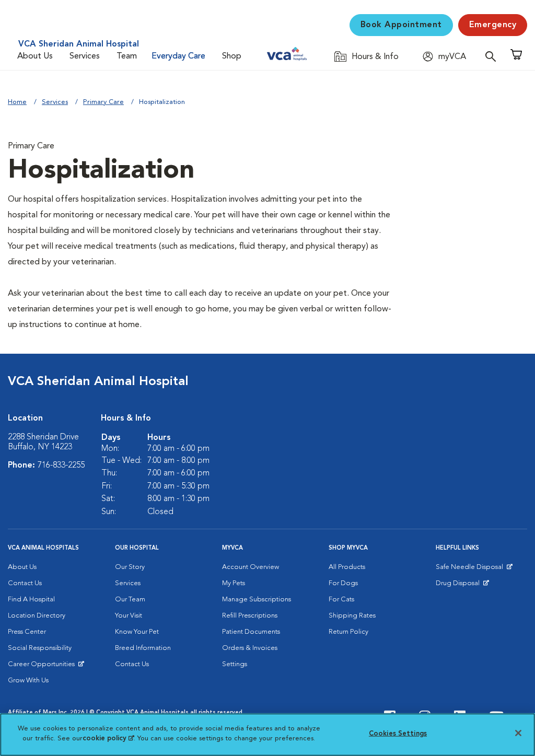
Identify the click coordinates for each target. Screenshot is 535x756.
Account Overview (250, 567)
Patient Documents (251, 632)
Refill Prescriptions (249, 615)
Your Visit (128, 615)
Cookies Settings (398, 733)
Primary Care (103, 102)
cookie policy (108, 738)
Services (84, 56)
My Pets (233, 583)
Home (17, 102)
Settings (234, 664)
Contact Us (25, 583)
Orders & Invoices (249, 648)
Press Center (27, 632)
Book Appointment (401, 25)
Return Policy (348, 632)
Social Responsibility (40, 648)
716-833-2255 (61, 465)
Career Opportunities (43, 666)
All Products (347, 567)
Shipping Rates (352, 615)
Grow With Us (28, 680)
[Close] (518, 733)
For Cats (341, 599)
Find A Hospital (31, 599)
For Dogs (343, 583)
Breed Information (143, 648)
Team (127, 56)
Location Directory (36, 615)
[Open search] (493, 56)
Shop (231, 56)
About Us (35, 56)
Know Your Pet (137, 632)
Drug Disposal (462, 585)
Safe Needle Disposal (471, 569)
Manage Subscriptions (256, 599)
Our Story (130, 567)
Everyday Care (178, 56)
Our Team (130, 599)
